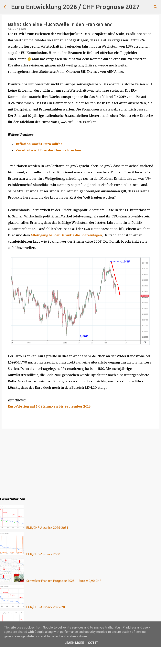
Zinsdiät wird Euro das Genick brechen (48, 150)
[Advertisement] (80, 462)
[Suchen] (145, 7)
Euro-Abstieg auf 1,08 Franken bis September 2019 (49, 406)
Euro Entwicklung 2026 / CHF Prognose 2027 (75, 6)
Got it (93, 643)
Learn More (74, 643)
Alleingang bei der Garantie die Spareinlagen (66, 235)
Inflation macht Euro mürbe (39, 144)
